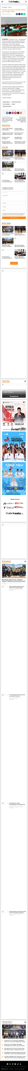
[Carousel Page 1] (10, 396)
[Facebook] (7, 113)
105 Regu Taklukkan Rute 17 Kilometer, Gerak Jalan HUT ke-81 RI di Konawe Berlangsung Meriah (15, 1057)
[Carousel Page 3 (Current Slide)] (14, 396)
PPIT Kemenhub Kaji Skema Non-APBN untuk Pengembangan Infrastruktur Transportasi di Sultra (20, 169)
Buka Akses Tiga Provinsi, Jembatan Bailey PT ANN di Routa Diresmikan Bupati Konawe (7, 169)
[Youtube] (15, 113)
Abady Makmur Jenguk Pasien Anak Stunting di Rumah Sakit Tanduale (20, 142)
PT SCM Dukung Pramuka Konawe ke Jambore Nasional (7, 181)
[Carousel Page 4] (15, 396)
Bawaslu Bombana (16, 102)
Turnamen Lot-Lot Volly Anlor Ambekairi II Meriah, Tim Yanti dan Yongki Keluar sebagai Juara (7, 158)
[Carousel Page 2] (12, 396)
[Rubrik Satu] (14, 1)
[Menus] (2, 1)
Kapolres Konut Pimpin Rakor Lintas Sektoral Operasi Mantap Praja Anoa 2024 (7, 119)
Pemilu (13, 104)
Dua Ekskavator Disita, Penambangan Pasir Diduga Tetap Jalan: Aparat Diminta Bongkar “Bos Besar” (17, 804)
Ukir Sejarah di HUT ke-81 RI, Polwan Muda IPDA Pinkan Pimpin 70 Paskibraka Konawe (14, 1049)
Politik (10, 14)
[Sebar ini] (17, 14)
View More (14, 263)
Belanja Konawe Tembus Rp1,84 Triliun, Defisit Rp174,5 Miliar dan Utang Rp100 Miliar (20, 158)
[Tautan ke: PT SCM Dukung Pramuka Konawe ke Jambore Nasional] (5, 747)
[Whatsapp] (24, 14)
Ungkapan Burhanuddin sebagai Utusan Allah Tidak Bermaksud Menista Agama (7, 133)
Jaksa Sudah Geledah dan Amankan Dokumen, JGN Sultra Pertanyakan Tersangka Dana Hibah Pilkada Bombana (7, 129)
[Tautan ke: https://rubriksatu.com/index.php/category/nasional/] (25, 561)
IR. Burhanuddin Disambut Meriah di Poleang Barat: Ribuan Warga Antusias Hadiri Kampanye (20, 129)
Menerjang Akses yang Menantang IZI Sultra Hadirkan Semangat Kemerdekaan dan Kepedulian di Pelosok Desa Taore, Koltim (17, 912)
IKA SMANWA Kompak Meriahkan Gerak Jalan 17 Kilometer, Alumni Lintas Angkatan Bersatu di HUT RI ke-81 (15, 1053)
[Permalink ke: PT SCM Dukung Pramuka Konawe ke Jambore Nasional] (7, 176)
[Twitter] (10, 113)
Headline (7, 14)
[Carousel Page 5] (17, 396)
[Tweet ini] (19, 14)
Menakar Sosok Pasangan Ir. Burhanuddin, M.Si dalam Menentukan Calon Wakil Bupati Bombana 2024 (6, 138)
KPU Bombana (6, 104)
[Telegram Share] (22, 14)
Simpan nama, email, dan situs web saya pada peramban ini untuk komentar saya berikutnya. (13, 214)
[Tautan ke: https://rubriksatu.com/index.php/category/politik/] (25, 381)
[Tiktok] (18, 113)
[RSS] (21, 113)
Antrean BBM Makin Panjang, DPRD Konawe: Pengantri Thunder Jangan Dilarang (20, 181)
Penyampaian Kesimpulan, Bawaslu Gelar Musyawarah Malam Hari (21, 119)
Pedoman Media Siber (20, 1068)
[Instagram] (12, 113)
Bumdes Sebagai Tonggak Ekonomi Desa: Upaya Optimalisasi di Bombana (7, 142)
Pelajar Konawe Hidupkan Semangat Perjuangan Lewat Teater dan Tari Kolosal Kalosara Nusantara (14, 1045)
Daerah (3, 14)
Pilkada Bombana (7, 106)
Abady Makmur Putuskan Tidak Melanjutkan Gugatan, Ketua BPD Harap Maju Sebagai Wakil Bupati (20, 138)
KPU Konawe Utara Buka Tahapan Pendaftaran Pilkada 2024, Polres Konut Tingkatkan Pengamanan (20, 133)
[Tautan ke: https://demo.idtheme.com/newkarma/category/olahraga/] (25, 1022)
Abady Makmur (6, 102)
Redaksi (11, 1068)
